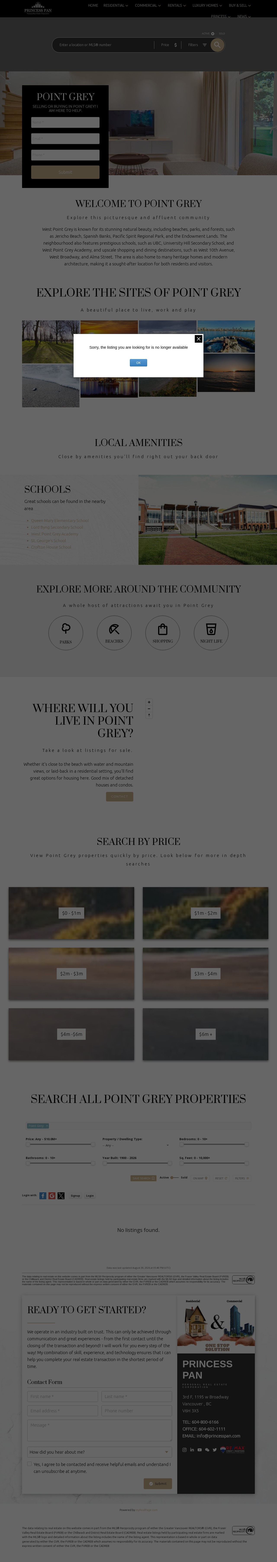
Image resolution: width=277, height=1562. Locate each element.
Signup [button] (75, 1196)
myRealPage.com (147, 1509)
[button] (119, 796)
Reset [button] (219, 1178)
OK (138, 362)
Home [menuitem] (93, 5)
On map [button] (198, 1178)
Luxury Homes (205, 5)
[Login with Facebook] (42, 1198)
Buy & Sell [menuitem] (238, 5)
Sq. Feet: (194, 1158)
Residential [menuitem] (113, 5)
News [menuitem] (242, 16)
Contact (119, 796)
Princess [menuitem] (219, 16)
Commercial (146, 5)
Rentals (175, 5)
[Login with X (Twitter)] (61, 1198)
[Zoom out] (149, 708)
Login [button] (90, 1196)
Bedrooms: (193, 1139)
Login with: (29, 1195)
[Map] (199, 752)
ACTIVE (205, 33)
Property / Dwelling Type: (122, 1139)
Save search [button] (141, 1178)
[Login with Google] (51, 1198)
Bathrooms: (40, 1158)
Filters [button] (240, 1178)
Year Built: (119, 1158)
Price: (41, 1139)
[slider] (28, 1144)
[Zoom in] (149, 702)
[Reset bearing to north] (149, 715)
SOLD (222, 33)
